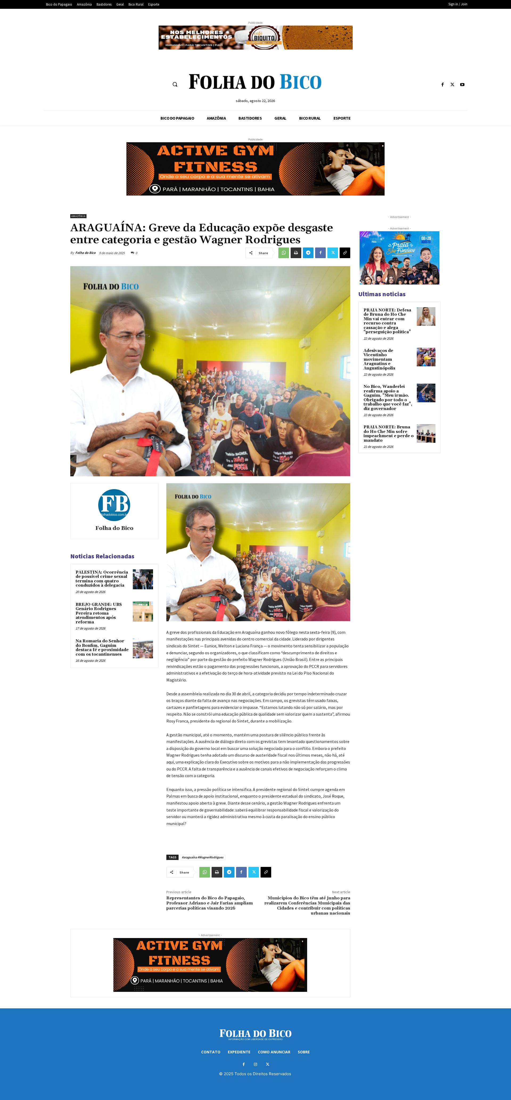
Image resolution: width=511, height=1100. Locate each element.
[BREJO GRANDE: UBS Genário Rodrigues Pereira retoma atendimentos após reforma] (143, 612)
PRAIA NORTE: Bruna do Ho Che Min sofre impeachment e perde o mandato (389, 434)
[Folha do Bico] (114, 505)
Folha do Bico (85, 252)
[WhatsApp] (283, 252)
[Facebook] (442, 84)
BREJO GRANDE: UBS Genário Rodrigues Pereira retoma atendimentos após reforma (99, 613)
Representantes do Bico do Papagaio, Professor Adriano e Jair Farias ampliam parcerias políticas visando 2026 (209, 903)
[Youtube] (462, 84)
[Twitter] (452, 84)
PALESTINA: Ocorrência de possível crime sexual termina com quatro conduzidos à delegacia (102, 579)
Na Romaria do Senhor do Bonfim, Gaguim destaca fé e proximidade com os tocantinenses (102, 648)
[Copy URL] (345, 252)
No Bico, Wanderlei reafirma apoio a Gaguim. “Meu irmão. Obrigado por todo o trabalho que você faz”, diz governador (388, 397)
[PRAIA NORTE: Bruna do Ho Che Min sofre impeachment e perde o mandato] (426, 433)
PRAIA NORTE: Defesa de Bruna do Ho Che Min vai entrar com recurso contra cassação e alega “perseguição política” (387, 321)
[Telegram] (308, 252)
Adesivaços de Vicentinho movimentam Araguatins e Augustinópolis (379, 359)
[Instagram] (255, 1064)
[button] (174, 84)
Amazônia (78, 216)
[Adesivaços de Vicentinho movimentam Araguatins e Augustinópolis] (426, 357)
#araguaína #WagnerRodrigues (202, 857)
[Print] (296, 252)
